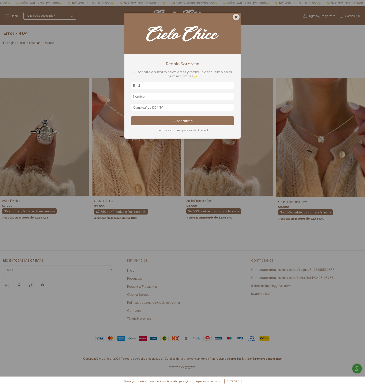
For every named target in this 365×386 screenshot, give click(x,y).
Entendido (233, 381)
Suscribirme (182, 121)
